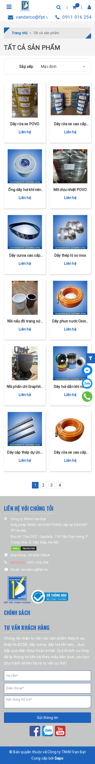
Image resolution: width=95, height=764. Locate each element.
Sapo (59, 758)
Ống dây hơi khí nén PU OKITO (24, 190)
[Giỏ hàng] (74, 7)
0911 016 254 (77, 17)
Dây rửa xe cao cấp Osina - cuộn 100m (70, 452)
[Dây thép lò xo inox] (70, 232)
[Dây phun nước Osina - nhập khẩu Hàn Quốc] (70, 297)
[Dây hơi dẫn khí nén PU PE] (70, 363)
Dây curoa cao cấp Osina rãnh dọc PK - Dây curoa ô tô (24, 255)
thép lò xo (76, 638)
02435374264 (38, 555)
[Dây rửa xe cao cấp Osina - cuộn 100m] (70, 429)
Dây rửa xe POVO (24, 124)
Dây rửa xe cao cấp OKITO (70, 124)
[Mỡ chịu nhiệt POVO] (70, 166)
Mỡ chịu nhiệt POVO (70, 190)
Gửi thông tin (47, 718)
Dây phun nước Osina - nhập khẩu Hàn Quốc (70, 321)
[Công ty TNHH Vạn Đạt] (25, 5)
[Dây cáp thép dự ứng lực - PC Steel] (25, 429)
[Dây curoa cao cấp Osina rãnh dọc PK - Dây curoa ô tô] (25, 232)
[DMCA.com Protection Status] (24, 548)
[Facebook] (87, 370)
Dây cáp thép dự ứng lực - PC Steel (24, 452)
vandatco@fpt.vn (32, 17)
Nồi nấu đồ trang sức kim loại (24, 321)
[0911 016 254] (87, 396)
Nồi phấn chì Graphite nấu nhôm (25, 386)
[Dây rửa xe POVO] (25, 100)
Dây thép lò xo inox (70, 255)
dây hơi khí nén (61, 644)
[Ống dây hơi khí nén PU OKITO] (25, 166)
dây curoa (37, 644)
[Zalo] (87, 383)
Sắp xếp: (26, 66)
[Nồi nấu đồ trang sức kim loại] (25, 297)
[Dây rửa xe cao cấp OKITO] (70, 100)
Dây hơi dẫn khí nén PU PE (70, 386)
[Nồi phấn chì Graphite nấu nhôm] (25, 363)
